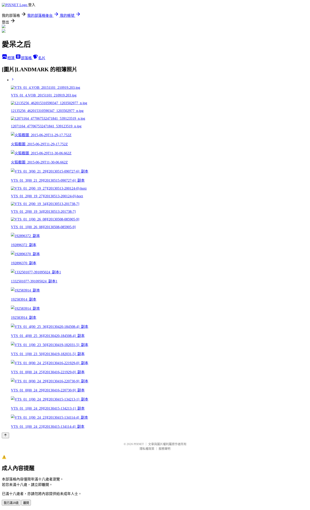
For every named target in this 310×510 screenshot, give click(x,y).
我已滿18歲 (11, 503)
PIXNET (139, 444)
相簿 (11, 58)
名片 (41, 58)
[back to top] (5, 435)
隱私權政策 (147, 448)
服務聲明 (164, 448)
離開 (26, 503)
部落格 (27, 58)
